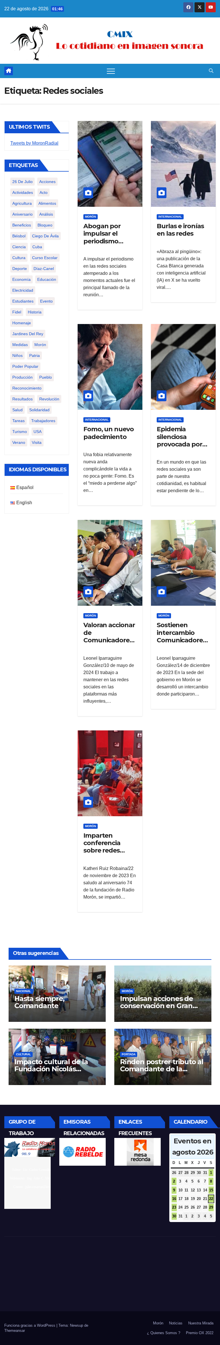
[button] (211, 70)
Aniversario (22, 214)
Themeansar (14, 1330)
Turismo (19, 431)
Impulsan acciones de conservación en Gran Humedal (156, 1005)
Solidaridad (39, 410)
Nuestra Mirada (200, 1323)
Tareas (18, 420)
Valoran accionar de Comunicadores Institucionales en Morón (109, 640)
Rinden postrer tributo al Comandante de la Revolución (161, 1069)
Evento (46, 301)
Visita (37, 442)
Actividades (22, 192)
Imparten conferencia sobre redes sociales (101, 847)
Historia (35, 312)
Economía (21, 279)
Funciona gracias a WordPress (30, 1325)
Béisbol (18, 236)
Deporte (19, 268)
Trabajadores (43, 420)
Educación (46, 279)
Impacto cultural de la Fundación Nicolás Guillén (51, 1069)
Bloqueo (45, 225)
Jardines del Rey (27, 333)
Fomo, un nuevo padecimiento (108, 432)
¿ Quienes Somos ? (163, 1333)
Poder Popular (25, 366)
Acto (44, 192)
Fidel (16, 312)
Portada (128, 1054)
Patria (34, 355)
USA (38, 431)
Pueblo (45, 377)
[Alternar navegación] (111, 71)
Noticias (175, 1323)
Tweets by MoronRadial (34, 143)
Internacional (170, 216)
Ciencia (19, 247)
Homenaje (21, 323)
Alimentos (47, 203)
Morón (40, 344)
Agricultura (22, 203)
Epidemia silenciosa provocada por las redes (179, 440)
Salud (17, 410)
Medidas (20, 344)
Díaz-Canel (44, 268)
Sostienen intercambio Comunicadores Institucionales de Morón (181, 640)
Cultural (23, 1054)
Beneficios (21, 225)
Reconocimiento (27, 388)
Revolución (49, 399)
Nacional (23, 991)
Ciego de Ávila (45, 236)
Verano (18, 442)
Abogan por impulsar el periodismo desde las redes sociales (107, 241)
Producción (22, 377)
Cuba (37, 247)
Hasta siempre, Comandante (39, 1002)
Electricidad (22, 290)
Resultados (22, 399)
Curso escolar (45, 257)
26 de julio (22, 181)
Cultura (18, 257)
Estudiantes (23, 301)
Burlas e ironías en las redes (180, 229)
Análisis (46, 214)
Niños (17, 355)
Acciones (47, 181)
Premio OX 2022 (199, 1333)
